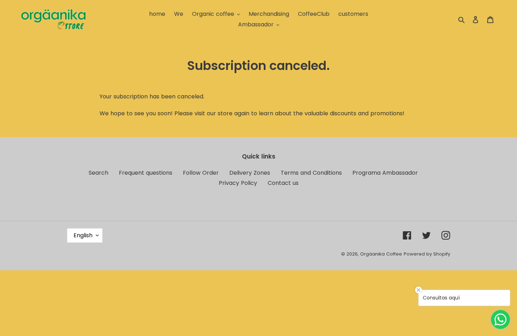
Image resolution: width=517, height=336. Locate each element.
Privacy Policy (238, 183)
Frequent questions (145, 173)
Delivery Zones (249, 173)
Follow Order (201, 173)
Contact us (283, 183)
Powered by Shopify (427, 254)
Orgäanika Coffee (381, 254)
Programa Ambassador (385, 173)
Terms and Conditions (311, 173)
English (83, 235)
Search (98, 173)
